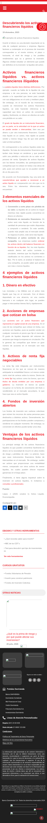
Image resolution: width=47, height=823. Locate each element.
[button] (43, 12)
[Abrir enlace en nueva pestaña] (39, 814)
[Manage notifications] (41, 818)
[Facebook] (5, 507)
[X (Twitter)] (10, 507)
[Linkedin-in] (30, 680)
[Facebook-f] (34, 680)
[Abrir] (5, 8)
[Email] (20, 507)
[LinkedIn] (15, 507)
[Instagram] (39, 680)
